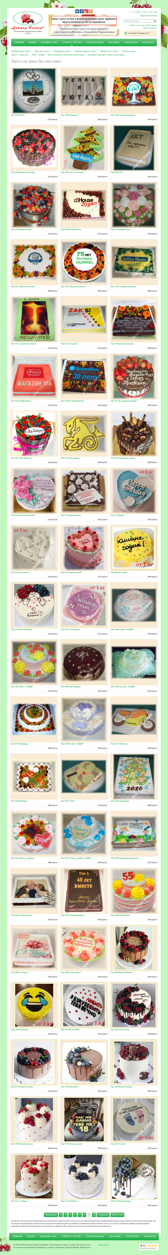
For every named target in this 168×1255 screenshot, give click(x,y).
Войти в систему (137, 25)
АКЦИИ (32, 42)
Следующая (103, 1215)
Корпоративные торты (85, 51)
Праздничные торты (21, 51)
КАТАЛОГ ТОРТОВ (71, 1236)
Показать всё (117, 1215)
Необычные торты (109, 51)
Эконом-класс (129, 51)
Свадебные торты (62, 51)
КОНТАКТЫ (148, 42)
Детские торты (42, 51)
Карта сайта (103, 1245)
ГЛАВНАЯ (19, 42)
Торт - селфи (38, 55)
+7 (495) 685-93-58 (144, 12)
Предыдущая (51, 1215)
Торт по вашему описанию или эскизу (66, 55)
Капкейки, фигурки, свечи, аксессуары (106, 55)
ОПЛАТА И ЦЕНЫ (94, 42)
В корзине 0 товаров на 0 (139, 33)
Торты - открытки (19, 55)
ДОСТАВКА (114, 42)
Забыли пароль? (150, 28)
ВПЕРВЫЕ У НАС (49, 42)
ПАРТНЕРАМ (131, 42)
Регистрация (151, 25)
